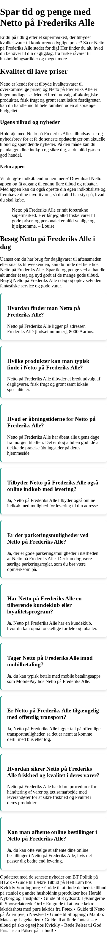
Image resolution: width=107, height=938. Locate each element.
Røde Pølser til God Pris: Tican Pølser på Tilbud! (50, 928)
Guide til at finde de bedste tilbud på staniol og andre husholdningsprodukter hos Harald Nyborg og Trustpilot (53, 893)
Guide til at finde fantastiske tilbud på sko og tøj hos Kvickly (48, 922)
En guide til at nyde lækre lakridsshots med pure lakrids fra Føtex (47, 906)
